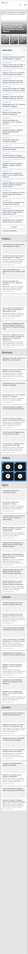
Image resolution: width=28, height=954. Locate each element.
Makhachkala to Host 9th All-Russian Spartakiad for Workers (13, 148)
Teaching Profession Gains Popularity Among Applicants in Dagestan (13, 58)
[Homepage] (4, 5)
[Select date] (24, 50)
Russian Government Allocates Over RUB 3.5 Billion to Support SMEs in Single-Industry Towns (13, 212)
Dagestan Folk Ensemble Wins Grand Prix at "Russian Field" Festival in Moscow (13, 194)
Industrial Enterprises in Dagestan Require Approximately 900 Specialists (12, 131)
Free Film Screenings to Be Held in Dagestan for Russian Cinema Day (12, 81)
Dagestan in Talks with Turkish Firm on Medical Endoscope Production (13, 97)
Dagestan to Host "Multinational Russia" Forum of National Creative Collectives (12, 175)
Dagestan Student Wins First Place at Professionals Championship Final (13, 65)
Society (6, 707)
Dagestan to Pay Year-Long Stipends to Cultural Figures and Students (13, 73)
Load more (14, 227)
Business (7, 352)
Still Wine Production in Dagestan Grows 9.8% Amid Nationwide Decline (13, 156)
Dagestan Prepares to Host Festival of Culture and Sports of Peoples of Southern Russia (13, 184)
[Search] (20, 5)
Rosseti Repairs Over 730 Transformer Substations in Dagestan (13, 105)
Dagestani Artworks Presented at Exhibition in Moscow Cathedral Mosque (12, 165)
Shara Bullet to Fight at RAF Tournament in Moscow (10, 140)
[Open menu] (25, 5)
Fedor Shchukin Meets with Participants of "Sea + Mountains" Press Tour (12, 122)
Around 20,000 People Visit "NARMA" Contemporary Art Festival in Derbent (13, 89)
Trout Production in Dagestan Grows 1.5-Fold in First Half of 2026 (13, 203)
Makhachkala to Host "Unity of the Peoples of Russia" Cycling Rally (12, 221)
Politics (6, 238)
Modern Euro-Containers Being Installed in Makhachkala (11, 113)
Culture (6, 597)
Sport (5, 485)
